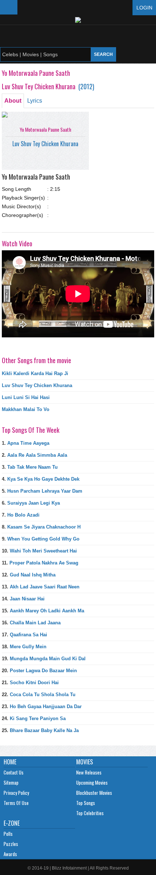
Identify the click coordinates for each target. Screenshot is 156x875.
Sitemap (11, 782)
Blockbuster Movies (94, 792)
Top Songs (85, 802)
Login (144, 8)
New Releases (89, 772)
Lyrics (34, 101)
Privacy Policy (16, 792)
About (12, 101)
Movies (84, 761)
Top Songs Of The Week (30, 430)
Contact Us (14, 772)
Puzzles (11, 843)
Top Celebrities (90, 813)
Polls (8, 833)
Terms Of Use (16, 802)
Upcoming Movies (92, 782)
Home (10, 761)
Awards (10, 854)
